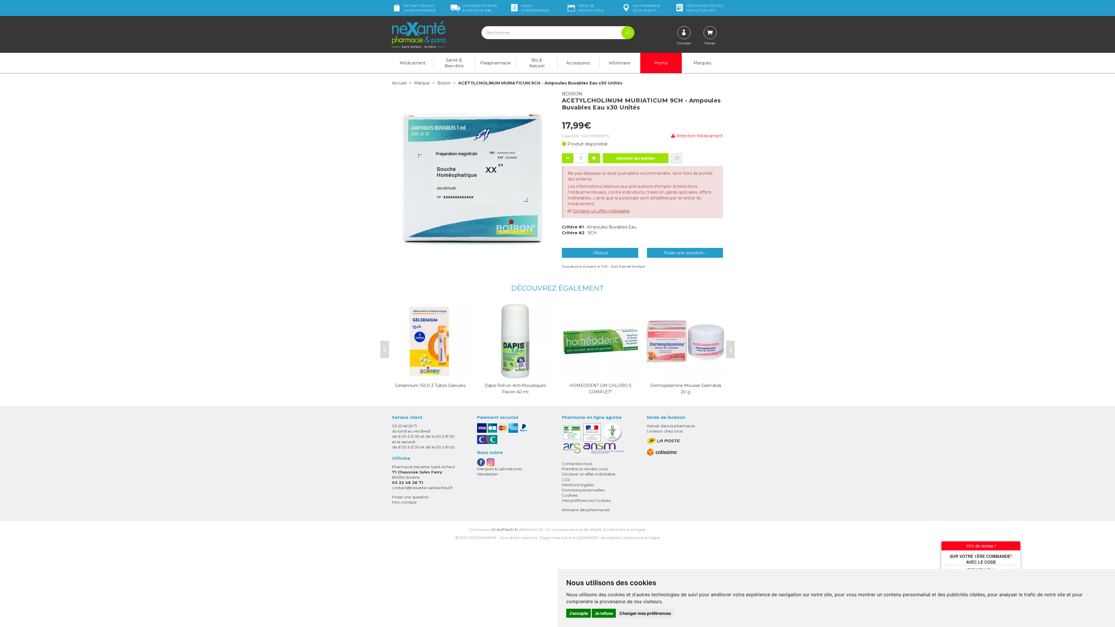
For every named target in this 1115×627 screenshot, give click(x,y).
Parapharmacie (495, 63)
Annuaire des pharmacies (586, 509)
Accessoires (578, 63)
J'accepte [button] (578, 613)
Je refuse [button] (604, 613)
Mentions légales (578, 484)
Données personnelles (583, 490)
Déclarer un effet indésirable (601, 211)
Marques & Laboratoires (499, 468)
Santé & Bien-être (454, 63)
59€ (479, 7)
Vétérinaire (619, 63)
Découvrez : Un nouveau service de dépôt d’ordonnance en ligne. (557, 529)
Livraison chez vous (665, 431)
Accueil (399, 83)
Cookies (570, 495)
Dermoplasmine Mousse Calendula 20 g (685, 388)
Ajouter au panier (635, 158)
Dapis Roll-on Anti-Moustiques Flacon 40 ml (515, 388)
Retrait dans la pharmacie (671, 426)
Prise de (591, 7)
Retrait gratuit (420, 7)
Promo (661, 63)
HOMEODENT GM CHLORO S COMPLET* (600, 388)
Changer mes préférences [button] (645, 613)
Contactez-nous (577, 463)
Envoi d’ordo (535, 7)
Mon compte (404, 502)
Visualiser (515, 375)
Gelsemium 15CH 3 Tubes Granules (430, 385)
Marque (422, 83)
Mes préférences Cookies (586, 500)
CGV (566, 479)
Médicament (413, 63)
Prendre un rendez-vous (585, 468)
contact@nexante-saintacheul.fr (422, 487)
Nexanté (488, 537)
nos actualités (704, 7)
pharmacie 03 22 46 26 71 (647, 7)
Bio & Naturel (536, 63)
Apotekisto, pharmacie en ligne (630, 537)
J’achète (430, 375)
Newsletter (487, 474)
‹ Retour (600, 252)
